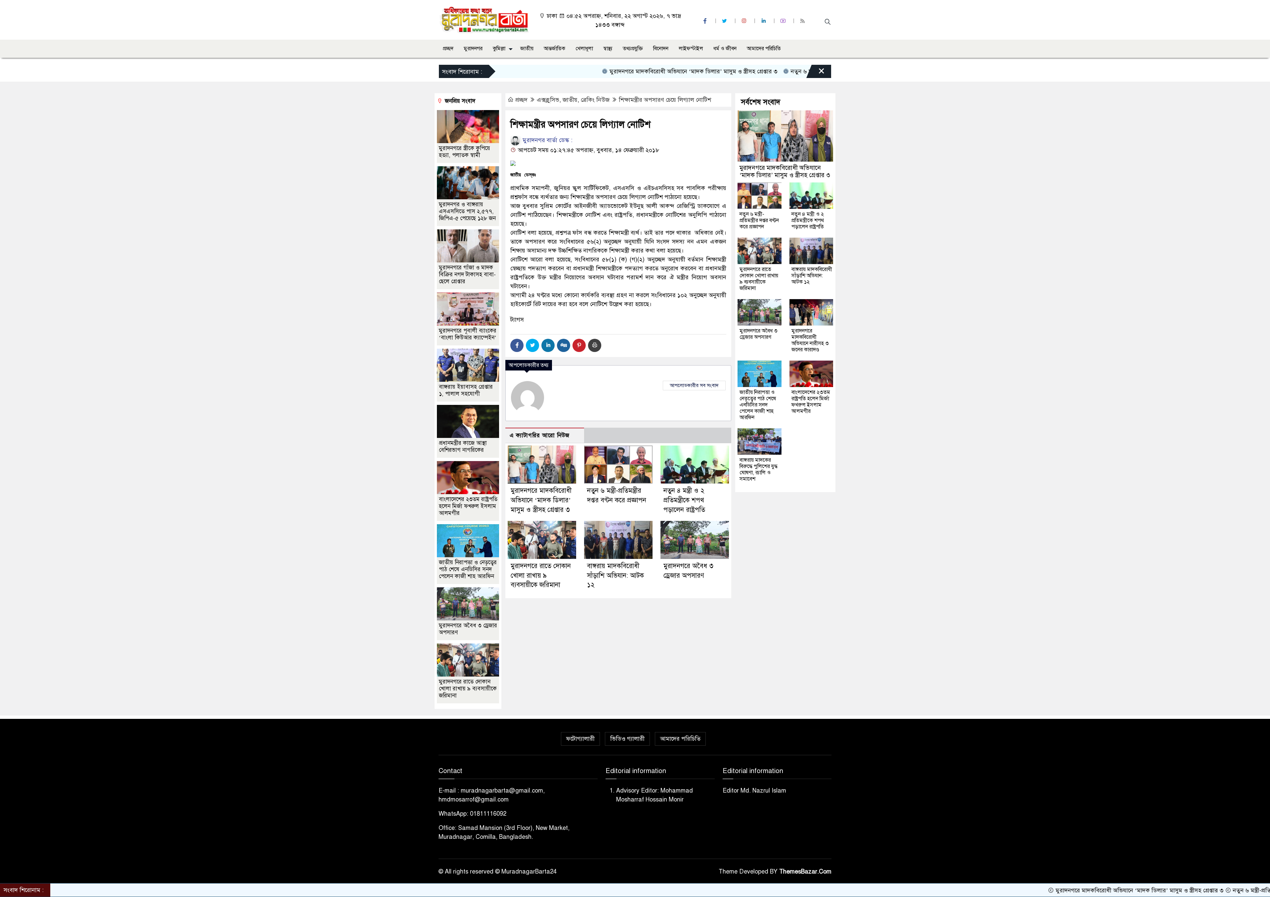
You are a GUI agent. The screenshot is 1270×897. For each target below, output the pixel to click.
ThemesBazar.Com (805, 871)
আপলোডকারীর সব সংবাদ (694, 385)
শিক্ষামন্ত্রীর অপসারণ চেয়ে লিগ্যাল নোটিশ (665, 99)
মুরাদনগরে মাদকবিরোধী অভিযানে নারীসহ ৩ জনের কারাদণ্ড (810, 340)
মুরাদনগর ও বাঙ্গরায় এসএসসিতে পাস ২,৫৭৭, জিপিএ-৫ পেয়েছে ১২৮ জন (467, 211)
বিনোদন (660, 48)
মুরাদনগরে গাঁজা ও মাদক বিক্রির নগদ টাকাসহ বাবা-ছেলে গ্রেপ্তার (467, 274)
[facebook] (706, 21)
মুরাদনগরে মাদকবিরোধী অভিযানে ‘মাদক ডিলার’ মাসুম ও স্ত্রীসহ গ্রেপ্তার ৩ (644, 71)
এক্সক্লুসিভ (548, 99)
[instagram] (745, 21)
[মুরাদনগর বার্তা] (485, 19)
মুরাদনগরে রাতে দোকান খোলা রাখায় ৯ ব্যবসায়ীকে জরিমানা (541, 575)
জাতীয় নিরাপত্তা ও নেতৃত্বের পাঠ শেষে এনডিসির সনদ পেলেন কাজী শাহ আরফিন (468, 569)
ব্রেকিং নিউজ (595, 99)
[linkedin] (764, 21)
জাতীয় (526, 48)
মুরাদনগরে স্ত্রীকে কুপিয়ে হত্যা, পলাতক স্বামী (464, 152)
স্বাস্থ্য (608, 48)
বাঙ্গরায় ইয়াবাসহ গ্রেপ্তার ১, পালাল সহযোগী (466, 390)
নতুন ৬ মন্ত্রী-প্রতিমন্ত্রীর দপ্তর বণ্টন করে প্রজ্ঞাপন (794, 71)
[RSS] (803, 21)
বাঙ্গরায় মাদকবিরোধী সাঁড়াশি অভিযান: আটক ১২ (615, 575)
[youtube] (784, 21)
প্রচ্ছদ (448, 48)
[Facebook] (517, 345)
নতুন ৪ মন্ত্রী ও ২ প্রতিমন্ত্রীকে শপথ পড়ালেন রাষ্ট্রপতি (684, 500)
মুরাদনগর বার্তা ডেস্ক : (546, 140)
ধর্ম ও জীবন (725, 48)
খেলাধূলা (584, 48)
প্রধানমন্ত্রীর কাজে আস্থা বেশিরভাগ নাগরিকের (463, 446)
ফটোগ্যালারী (580, 738)
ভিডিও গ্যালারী (627, 738)
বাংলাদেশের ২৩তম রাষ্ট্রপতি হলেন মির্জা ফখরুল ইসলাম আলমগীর (468, 506)
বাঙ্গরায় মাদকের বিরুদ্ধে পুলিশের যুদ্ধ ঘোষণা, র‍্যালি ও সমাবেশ (759, 469)
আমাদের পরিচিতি (764, 48)
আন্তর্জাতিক (554, 48)
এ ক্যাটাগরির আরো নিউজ (540, 435)
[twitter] (725, 21)
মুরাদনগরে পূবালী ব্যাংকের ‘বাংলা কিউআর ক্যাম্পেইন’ (467, 334)
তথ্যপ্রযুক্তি (633, 48)
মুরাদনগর (473, 48)
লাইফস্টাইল (691, 48)
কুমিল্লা (499, 48)
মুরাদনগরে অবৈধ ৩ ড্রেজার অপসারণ (759, 334)
